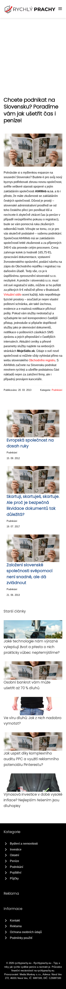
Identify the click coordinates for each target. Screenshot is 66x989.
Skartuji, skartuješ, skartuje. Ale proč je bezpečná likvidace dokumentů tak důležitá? (33, 505)
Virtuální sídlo (12, 294)
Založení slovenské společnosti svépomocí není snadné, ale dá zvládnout (29, 574)
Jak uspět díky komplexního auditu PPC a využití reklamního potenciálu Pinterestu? (31, 759)
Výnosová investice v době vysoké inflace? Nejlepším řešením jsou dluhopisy (33, 800)
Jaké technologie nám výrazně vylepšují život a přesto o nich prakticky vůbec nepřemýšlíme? (32, 647)
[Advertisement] (33, 53)
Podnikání (57, 390)
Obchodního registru (42, 360)
